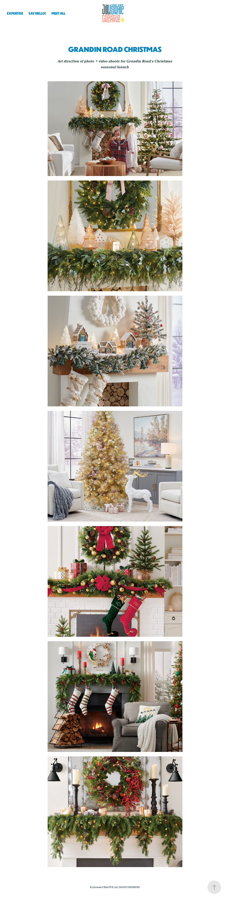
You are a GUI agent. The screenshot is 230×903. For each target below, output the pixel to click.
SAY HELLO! (37, 13)
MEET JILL (58, 13)
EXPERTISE (15, 13)
